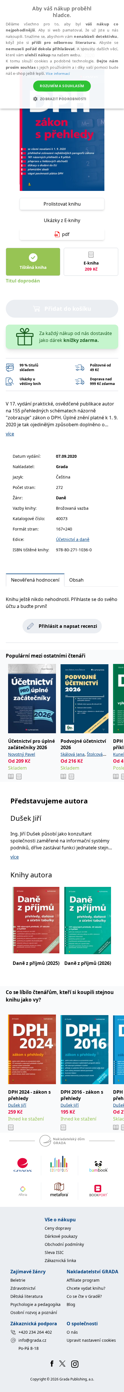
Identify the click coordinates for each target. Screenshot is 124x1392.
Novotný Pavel (21, 754)
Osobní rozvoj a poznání (33, 1312)
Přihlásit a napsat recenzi (68, 626)
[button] (61, 99)
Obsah (76, 580)
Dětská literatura (26, 1296)
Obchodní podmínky (64, 1244)
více (10, 434)
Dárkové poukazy (61, 1236)
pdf (65, 234)
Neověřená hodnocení (35, 580)
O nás (72, 1332)
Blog (71, 1304)
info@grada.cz (32, 1340)
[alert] (62, 54)
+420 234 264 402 (35, 1332)
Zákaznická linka (60, 1260)
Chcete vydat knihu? (86, 1288)
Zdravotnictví (22, 1288)
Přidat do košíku (67, 308)
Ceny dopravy (58, 1228)
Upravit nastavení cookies (91, 1340)
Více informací (58, 73)
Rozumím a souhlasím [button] (62, 85)
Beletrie (17, 1280)
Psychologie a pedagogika (35, 1304)
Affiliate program (83, 1280)
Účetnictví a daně (72, 539)
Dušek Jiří (25, 818)
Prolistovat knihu (62, 204)
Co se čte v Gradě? (84, 1296)
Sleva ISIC (54, 1252)
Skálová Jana (72, 754)
